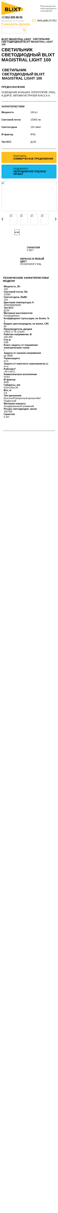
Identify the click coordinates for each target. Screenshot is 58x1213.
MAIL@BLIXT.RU (47, 20)
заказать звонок (17, 24)
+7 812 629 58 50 (11, 17)
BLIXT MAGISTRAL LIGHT (16, 39)
